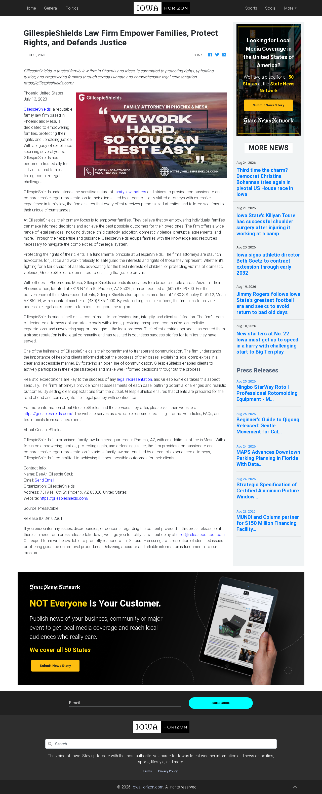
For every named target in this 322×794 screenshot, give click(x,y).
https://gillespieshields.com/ (48, 413)
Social (270, 8)
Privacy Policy (168, 771)
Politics (72, 8)
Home (31, 8)
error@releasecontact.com (200, 534)
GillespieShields (37, 109)
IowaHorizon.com (147, 786)
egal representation (135, 379)
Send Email (44, 480)
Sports (251, 8)
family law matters (130, 191)
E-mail (74, 702)
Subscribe (221, 703)
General (51, 8)
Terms (147, 771)
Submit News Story (268, 105)
